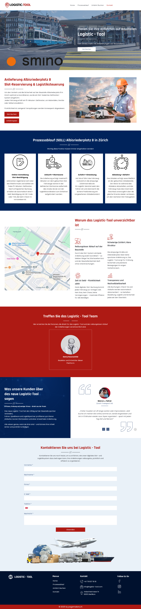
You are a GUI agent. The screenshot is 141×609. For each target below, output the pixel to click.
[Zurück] (103, 429)
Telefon (27, 504)
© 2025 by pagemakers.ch (70, 607)
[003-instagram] (119, 586)
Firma (27, 484)
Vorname (28, 465)
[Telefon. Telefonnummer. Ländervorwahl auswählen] (27, 508)
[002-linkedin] (119, 592)
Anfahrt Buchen (59, 588)
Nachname (29, 475)
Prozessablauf (58, 584)
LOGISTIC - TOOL (23, 577)
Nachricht (28, 514)
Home (55, 581)
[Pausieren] (135, 429)
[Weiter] (107, 429)
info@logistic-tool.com (93, 587)
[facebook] (119, 581)
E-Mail (27, 494)
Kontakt (56, 592)
